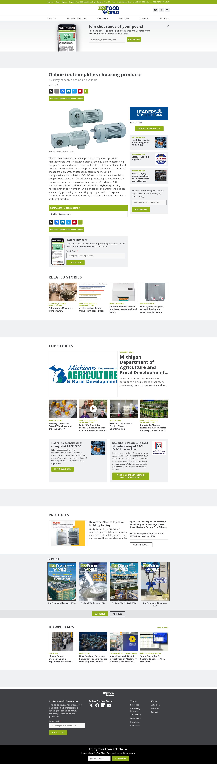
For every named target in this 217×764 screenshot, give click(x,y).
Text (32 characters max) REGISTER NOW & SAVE (131, 476)
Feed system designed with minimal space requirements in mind (151, 309)
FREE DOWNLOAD (62, 469)
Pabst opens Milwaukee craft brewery (61, 309)
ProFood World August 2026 (61, 603)
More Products (141, 545)
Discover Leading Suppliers (140, 158)
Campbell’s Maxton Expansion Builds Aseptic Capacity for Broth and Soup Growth (153, 428)
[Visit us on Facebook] (97, 705)
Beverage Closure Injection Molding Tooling (107, 523)
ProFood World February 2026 (155, 604)
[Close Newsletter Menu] (168, 25)
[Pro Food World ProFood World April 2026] (124, 581)
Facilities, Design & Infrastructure (57, 304)
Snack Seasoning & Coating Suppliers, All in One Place (152, 659)
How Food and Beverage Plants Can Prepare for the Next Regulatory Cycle (93, 659)
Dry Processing (117, 304)
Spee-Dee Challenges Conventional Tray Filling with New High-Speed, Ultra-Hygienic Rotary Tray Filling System (148, 524)
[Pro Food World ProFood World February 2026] (155, 581)
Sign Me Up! (134, 39)
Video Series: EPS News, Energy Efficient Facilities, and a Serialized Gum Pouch (92, 428)
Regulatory (115, 421)
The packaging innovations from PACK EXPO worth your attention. (140, 177)
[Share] (62, 91)
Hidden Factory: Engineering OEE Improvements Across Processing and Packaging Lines (62, 659)
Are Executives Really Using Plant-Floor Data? (91, 309)
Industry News (127, 352)
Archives (117, 614)
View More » (163, 627)
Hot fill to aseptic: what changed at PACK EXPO (141, 142)
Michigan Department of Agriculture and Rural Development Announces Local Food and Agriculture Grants (144, 364)
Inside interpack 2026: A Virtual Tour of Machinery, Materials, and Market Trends (123, 659)
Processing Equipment (150, 653)
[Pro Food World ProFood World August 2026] (61, 581)
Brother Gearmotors (61, 214)
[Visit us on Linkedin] (103, 705)
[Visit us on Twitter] (91, 705)
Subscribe (100, 614)
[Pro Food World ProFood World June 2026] (93, 581)
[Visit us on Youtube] (109, 705)
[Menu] (167, 10)
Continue (120, 758)
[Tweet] (74, 91)
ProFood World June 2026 (93, 603)
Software (53, 653)
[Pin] (80, 91)
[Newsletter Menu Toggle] (155, 10)
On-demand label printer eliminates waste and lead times (123, 309)
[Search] (161, 10)
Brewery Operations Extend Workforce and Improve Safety (60, 426)
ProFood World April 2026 (124, 603)
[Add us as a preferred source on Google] (86, 91)
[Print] (51, 91)
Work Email (72, 251)
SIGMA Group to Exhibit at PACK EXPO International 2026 (147, 535)
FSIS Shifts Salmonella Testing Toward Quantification (121, 426)
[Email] (56, 91)
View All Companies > (149, 129)
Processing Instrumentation (123, 653)
